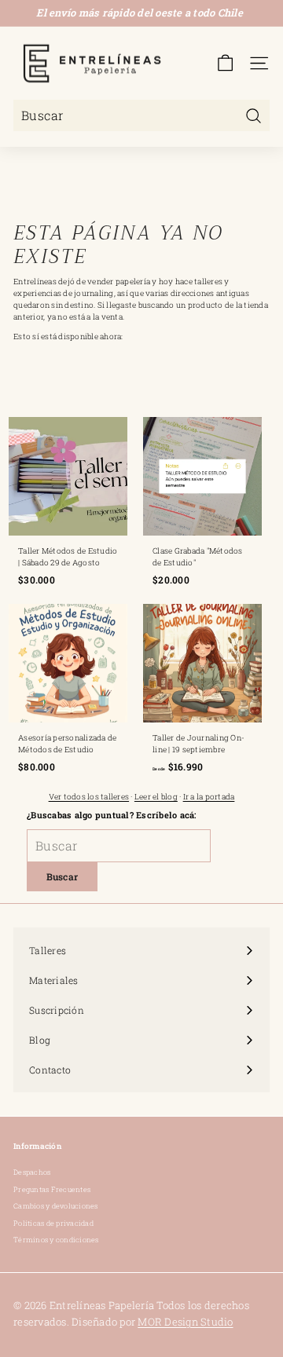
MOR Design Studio (185, 1322)
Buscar (62, 876)
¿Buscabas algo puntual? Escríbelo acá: (112, 815)
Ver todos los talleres (89, 797)
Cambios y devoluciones (55, 1206)
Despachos (31, 1172)
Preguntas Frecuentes (51, 1189)
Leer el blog (156, 797)
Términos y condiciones (56, 1239)
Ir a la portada (209, 797)
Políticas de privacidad (53, 1223)
